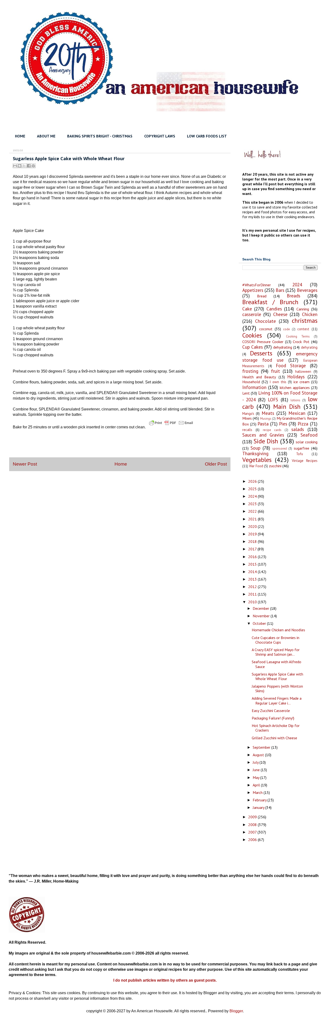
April (257, 785)
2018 (253, 541)
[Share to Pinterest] (33, 165)
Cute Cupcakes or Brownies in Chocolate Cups (275, 640)
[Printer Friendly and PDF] (171, 427)
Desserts (261, 353)
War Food (256, 466)
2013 (253, 579)
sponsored (279, 448)
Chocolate (265, 321)
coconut (266, 328)
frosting (250, 371)
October (260, 623)
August (259, 754)
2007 (253, 832)
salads (297, 429)
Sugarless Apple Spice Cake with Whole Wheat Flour (277, 676)
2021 (253, 519)
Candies (274, 309)
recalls (247, 429)
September (262, 747)
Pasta (263, 424)
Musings (265, 419)
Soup (255, 448)
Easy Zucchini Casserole (271, 710)
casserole (251, 314)
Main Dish (287, 406)
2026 (253, 481)
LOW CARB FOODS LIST (207, 136)
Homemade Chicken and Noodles (278, 629)
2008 (253, 824)
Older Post (216, 464)
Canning (302, 309)
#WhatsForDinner (256, 284)
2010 (253, 601)
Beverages (307, 290)
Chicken (309, 314)
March (258, 792)
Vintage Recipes (304, 460)
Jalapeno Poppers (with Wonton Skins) (277, 688)
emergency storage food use (279, 357)
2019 (253, 534)
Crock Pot (301, 341)
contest (303, 329)
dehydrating (282, 347)
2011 (253, 594)
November (262, 615)
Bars (280, 290)
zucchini (275, 465)
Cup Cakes (252, 347)
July (256, 762)
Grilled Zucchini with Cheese (274, 737)
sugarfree (301, 448)
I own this (278, 382)
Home (121, 464)
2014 (253, 571)
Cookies (252, 335)
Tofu (299, 454)
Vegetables (257, 460)
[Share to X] (24, 165)
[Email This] (15, 165)
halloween (303, 371)
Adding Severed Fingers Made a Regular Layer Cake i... (276, 700)
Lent (246, 393)
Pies (283, 424)
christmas (304, 320)
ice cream (301, 381)
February (260, 800)
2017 (253, 548)
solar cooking (306, 441)
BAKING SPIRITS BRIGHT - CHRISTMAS (99, 136)
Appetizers (252, 290)
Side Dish (265, 441)
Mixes (247, 418)
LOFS (273, 399)
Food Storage (291, 365)
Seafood (309, 435)
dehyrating (309, 347)
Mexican (296, 413)
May (256, 777)
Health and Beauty (259, 376)
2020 (253, 526)
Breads (293, 296)
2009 (253, 816)
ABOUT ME (46, 136)
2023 (253, 503)
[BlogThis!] (19, 165)
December (261, 608)
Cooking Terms (298, 336)
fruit (275, 371)
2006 (253, 839)
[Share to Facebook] (28, 165)
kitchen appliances (295, 387)
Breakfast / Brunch (270, 302)
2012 (253, 586)
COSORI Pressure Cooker (262, 341)
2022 (253, 511)
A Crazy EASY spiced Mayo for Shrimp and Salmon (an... (276, 652)
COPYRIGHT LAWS (159, 136)
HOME (20, 136)
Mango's (248, 413)
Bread (261, 296)
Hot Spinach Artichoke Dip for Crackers (276, 728)
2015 (253, 564)
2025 (253, 488)
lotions (295, 400)
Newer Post (25, 464)
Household (251, 381)
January (259, 807)
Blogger (236, 1011)
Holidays (296, 377)
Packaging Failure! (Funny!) (273, 718)
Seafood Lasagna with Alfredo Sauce (276, 664)
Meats (268, 413)
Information (254, 387)
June (257, 769)
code (286, 329)
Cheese (280, 314)
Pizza (303, 424)
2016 (253, 556)
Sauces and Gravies (263, 435)
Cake (247, 309)
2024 (297, 284)
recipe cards (272, 430)
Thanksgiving (255, 453)
